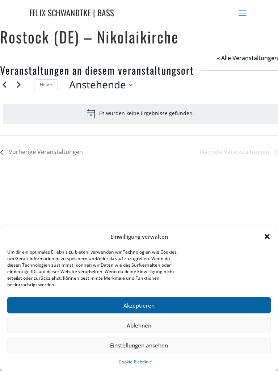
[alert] (140, 114)
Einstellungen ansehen (139, 345)
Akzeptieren (139, 305)
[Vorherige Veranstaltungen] (4, 84)
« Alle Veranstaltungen (247, 58)
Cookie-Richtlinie (135, 362)
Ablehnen (139, 325)
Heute (46, 85)
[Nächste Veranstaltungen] (18, 84)
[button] (267, 236)
